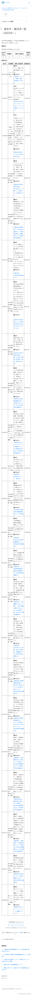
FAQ (21, 932)
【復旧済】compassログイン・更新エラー (18, 476)
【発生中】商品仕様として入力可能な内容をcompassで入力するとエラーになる (18, 324)
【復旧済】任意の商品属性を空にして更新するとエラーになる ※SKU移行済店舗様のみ (18, 403)
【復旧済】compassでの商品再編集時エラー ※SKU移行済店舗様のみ (19, 542)
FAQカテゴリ (24, 8)
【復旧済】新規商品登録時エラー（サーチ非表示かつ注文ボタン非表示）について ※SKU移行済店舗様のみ (19, 724)
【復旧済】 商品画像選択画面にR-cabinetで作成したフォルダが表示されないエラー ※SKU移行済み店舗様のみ (19, 687)
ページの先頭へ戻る (7, 939)
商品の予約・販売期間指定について (13, 964)
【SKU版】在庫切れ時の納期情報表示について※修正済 (19, 512)
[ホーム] (6, 3)
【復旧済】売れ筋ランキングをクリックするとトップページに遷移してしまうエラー (19, 106)
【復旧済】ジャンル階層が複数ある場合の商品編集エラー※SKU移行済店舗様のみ (19, 571)
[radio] (11, 925)
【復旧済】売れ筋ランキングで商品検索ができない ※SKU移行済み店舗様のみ (19, 878)
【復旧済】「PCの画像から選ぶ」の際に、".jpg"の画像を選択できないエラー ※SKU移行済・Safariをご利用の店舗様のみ (19, 608)
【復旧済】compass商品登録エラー (18, 275)
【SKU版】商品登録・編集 (8, 9)
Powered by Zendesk (25, 993)
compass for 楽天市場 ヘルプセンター (10, 8)
